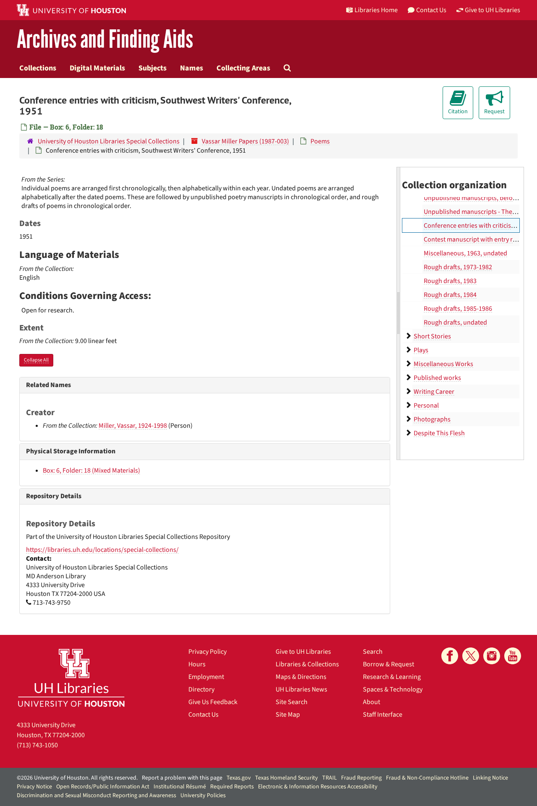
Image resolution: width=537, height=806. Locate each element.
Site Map (288, 714)
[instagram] (491, 655)
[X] (470, 655)
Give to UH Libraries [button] (492, 10)
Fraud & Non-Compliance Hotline (427, 778)
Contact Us (203, 714)
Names (191, 67)
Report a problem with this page (182, 778)
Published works (437, 377)
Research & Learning (392, 676)
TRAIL (329, 778)
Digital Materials (97, 67)
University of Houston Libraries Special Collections (109, 141)
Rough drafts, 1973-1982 (458, 267)
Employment (206, 676)
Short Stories (432, 336)
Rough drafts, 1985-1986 (458, 308)
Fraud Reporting (361, 778)
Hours (197, 664)
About (371, 702)
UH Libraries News (301, 689)
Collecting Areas (243, 67)
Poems (320, 141)
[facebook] (449, 655)
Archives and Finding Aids (105, 39)
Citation (458, 111)
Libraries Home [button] (376, 10)
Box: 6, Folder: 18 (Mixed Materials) (91, 470)
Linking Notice (490, 778)
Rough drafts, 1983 (450, 281)
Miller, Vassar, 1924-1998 (133, 425)
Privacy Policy (207, 651)
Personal (426, 405)
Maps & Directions (301, 676)
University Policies (203, 795)
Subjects (152, 67)
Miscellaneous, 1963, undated (465, 253)
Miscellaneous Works (443, 364)
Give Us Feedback (212, 702)
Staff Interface (382, 714)
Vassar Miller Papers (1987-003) (245, 141)
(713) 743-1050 (37, 745)
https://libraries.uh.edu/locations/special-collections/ (102, 549)
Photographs (432, 419)
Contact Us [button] (431, 10)
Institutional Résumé (180, 787)
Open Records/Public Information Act (102, 787)
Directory (201, 689)
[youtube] (512, 655)
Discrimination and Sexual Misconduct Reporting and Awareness (96, 795)
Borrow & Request (388, 664)
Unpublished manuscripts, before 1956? (480, 198)
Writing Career (434, 391)
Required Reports (232, 787)
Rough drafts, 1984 (450, 294)
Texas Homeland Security (286, 778)
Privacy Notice (34, 787)
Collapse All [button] (36, 360)
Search (373, 651)
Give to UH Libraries (303, 651)
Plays (421, 350)
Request (494, 111)
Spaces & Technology (392, 689)
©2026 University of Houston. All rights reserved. (77, 778)
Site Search (292, 702)
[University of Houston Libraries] (71, 677)
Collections (37, 67)
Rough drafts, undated (455, 322)
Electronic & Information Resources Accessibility (318, 787)
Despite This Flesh (439, 433)
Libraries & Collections (307, 664)
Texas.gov (239, 778)
